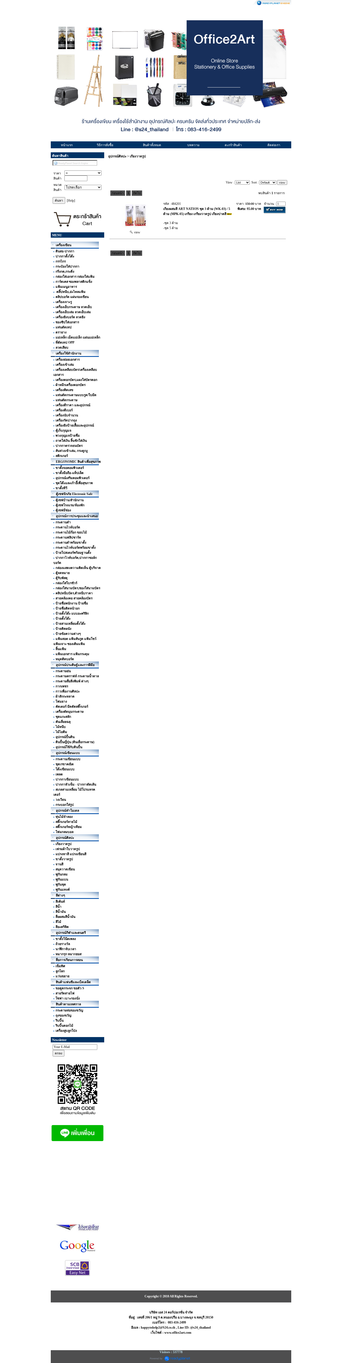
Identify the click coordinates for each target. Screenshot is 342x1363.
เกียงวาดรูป (138, 156)
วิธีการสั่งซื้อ (105, 145)
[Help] (71, 200)
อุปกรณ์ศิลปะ (117, 156)
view (136, 232)
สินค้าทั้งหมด (152, 145)
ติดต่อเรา (273, 145)
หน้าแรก (67, 145)
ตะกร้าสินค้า (233, 145)
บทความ (193, 145)
